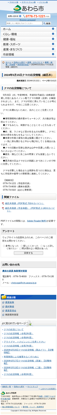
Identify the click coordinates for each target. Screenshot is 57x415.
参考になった (12, 246)
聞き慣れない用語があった (35, 248)
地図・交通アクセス (47, 396)
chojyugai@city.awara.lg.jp (23, 283)
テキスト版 (14, 2)
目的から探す (19, 62)
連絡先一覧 (6, 387)
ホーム (8, 62)
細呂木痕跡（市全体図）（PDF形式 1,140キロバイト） (30, 209)
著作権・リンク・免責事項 (33, 407)
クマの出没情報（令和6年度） (18, 337)
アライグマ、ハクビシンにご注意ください (24, 342)
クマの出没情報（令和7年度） (18, 346)
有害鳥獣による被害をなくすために (21, 357)
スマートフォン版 (29, 2)
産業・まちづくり (35, 62)
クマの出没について (14, 329)
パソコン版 (43, 2)
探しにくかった (31, 246)
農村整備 (9, 306)
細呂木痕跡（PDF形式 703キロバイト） (24, 203)
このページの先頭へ (48, 389)
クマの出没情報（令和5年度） (18, 374)
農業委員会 (10, 310)
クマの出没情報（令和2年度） (18, 333)
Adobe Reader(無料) (37, 221)
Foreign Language (27, 20)
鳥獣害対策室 (23, 65)
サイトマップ (32, 387)
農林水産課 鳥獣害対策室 (14, 271)
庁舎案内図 (5, 399)
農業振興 (9, 302)
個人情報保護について (11, 407)
